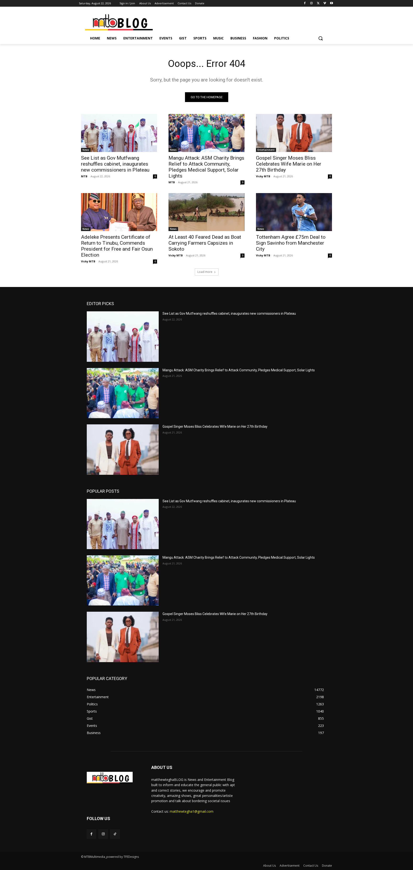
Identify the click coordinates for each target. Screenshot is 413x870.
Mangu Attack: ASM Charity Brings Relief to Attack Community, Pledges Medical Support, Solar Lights (206, 167)
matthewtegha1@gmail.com (191, 811)
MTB (84, 176)
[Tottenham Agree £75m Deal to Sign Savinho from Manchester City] (294, 212)
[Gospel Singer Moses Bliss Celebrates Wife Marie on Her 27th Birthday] (294, 133)
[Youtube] (331, 3)
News (85, 149)
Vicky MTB (263, 176)
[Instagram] (311, 3)
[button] (320, 38)
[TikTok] (115, 834)
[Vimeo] (324, 3)
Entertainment (266, 149)
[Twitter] (318, 3)
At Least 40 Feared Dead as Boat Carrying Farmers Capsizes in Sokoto (204, 243)
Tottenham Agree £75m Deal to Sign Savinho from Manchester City (291, 243)
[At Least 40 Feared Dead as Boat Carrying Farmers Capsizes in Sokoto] (206, 212)
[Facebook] (305, 3)
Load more (204, 272)
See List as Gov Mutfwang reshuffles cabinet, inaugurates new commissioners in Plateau (115, 164)
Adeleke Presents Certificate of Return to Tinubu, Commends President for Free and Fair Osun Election (117, 246)
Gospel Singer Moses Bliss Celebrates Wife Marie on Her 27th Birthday (288, 164)
